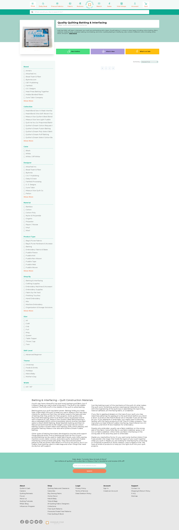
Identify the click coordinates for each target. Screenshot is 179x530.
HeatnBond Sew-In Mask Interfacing (40, 110)
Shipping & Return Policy (140, 491)
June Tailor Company (34, 97)
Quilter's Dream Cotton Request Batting (42, 125)
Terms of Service (82, 491)
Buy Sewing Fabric (55, 493)
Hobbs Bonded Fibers (34, 94)
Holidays (29, 370)
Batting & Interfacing (34, 280)
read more (73, 33)
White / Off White (33, 156)
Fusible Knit (30, 255)
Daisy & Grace (31, 178)
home (60, 25)
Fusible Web (31, 264)
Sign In (106, 488)
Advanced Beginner (34, 354)
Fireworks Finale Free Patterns (59, 511)
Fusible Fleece (31, 252)
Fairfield (29, 85)
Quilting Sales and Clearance (58, 488)
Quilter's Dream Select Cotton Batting (41, 137)
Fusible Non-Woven (34, 258)
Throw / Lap (30, 341)
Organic (29, 218)
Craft (28, 323)
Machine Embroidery (34, 304)
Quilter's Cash (25, 488)
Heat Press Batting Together (37, 91)
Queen (29, 335)
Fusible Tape (31, 261)
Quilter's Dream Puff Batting (37, 134)
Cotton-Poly (31, 212)
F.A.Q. (133, 493)
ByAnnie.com (31, 79)
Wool (28, 230)
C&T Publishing (32, 82)
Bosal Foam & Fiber (33, 76)
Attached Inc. (31, 74)
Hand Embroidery (33, 298)
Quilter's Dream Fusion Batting (38, 128)
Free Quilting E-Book (56, 514)
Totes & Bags (52, 501)
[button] (33, 4)
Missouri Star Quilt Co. (34, 190)
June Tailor (30, 187)
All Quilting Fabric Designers (58, 504)
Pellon (28, 193)
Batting (29, 246)
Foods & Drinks (32, 368)
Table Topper (31, 338)
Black (28, 150)
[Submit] (32, 12)
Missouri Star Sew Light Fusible (38, 119)
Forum (22, 496)
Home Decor (53, 496)
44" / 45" (29, 387)
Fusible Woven (32, 267)
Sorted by (136, 62)
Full (27, 329)
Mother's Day (31, 376)
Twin (28, 344)
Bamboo (29, 206)
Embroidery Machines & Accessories (40, 286)
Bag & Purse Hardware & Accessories (40, 243)
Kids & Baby (30, 373)
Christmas (30, 365)
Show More (28, 101)
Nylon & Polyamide (33, 215)
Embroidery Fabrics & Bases (37, 249)
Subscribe (51, 491)
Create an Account (110, 491)
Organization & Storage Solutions (39, 307)
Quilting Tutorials (26, 501)
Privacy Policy (81, 488)
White (28, 153)
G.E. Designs (31, 88)
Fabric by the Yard (33, 292)
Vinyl (28, 227)
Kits (27, 301)
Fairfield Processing (33, 181)
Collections (52, 506)
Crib (27, 326)
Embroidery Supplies (34, 289)
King (27, 332)
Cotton (29, 209)
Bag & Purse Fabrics (34, 240)
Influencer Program (27, 506)
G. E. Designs (31, 184)
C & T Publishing (32, 175)
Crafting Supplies (33, 283)
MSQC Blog (24, 504)
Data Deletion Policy (83, 493)
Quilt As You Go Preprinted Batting (40, 122)
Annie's (29, 71)
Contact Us (135, 488)
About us (23, 498)
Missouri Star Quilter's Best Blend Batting (42, 116)
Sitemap (134, 496)
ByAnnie (29, 173)
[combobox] (89, 12)
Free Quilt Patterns (55, 509)
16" (27, 320)
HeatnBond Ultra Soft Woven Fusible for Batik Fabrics (47, 113)
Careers (23, 491)
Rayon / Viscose (32, 224)
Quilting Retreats (26, 493)
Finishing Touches (33, 295)
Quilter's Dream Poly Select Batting (40, 131)
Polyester (30, 221)
